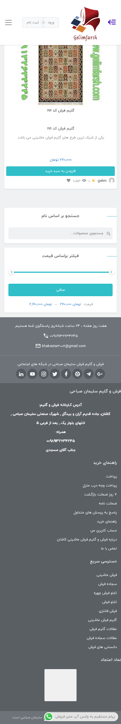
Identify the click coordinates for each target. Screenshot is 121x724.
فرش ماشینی (107, 575)
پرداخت (111, 476)
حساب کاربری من (103, 530)
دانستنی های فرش (102, 647)
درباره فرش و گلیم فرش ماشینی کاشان (87, 539)
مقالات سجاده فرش (102, 638)
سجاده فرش (107, 584)
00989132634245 (64, 336)
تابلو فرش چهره (105, 593)
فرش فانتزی (108, 611)
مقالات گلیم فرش (103, 629)
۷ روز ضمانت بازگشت (100, 494)
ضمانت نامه (108, 503)
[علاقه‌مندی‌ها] (68, 181)
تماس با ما (109, 548)
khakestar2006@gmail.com (64, 346)
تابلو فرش (109, 602)
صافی (60, 289)
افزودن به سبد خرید (60, 171)
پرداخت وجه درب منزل (100, 485)
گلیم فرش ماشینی (102, 620)
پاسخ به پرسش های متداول (95, 512)
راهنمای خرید (107, 521)
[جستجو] (108, 233)
